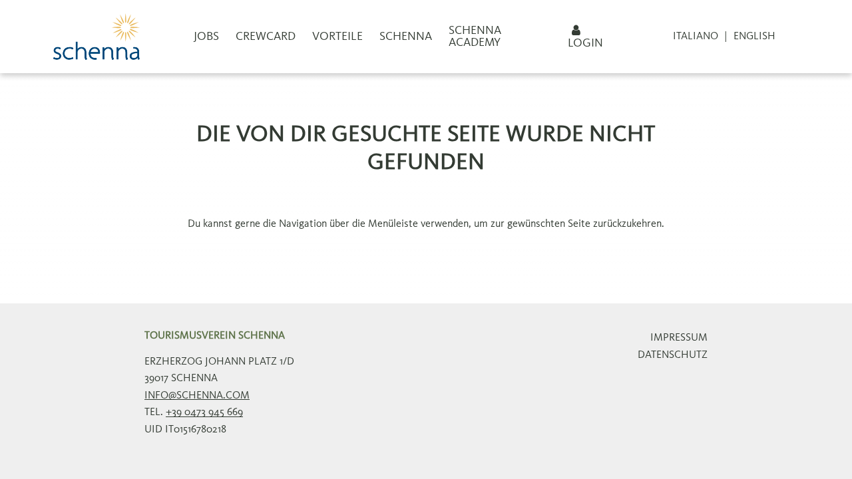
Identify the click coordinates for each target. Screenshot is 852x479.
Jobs (206, 37)
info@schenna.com (197, 396)
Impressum (679, 338)
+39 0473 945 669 (204, 412)
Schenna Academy (475, 37)
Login (585, 43)
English (754, 36)
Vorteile (337, 37)
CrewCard (266, 37)
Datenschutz (673, 355)
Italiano (695, 36)
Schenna (405, 37)
